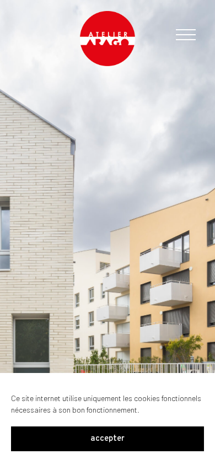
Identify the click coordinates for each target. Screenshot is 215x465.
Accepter (107, 439)
